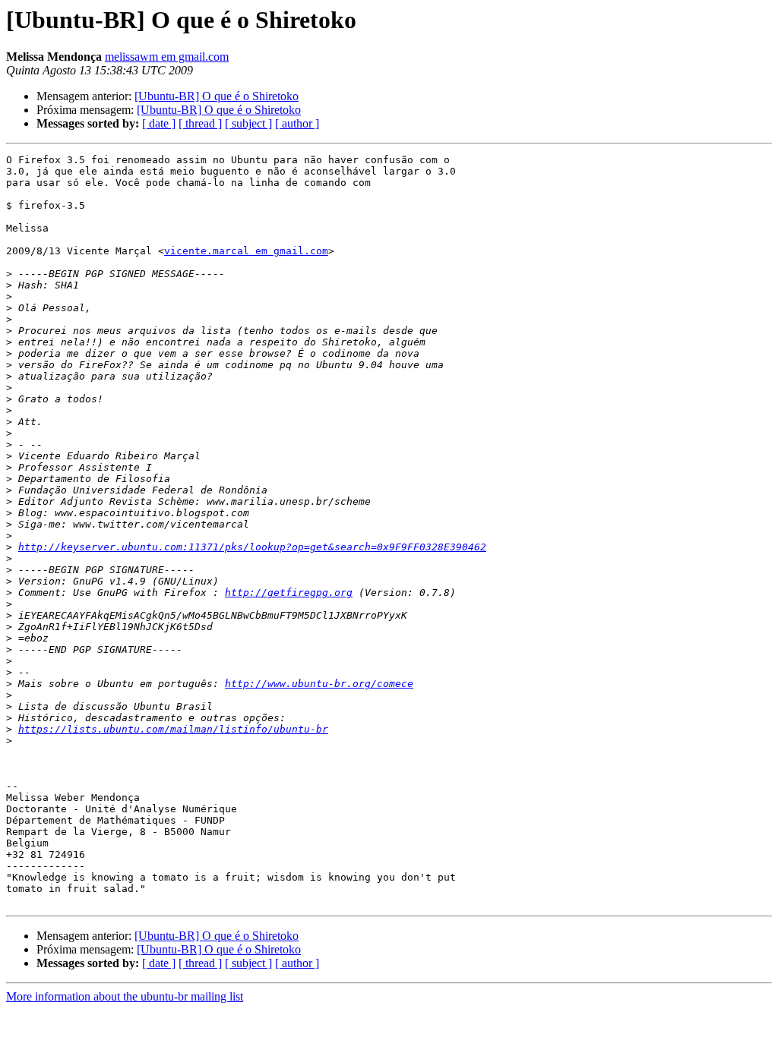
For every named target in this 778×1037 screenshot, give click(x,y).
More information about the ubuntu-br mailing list (124, 996)
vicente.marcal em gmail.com (246, 251)
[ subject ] (248, 123)
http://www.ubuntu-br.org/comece (319, 683)
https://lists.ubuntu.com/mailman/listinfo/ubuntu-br (173, 729)
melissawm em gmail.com (167, 56)
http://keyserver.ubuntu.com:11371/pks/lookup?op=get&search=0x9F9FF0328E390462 (252, 547)
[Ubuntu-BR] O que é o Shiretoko (216, 96)
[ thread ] (200, 123)
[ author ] (297, 123)
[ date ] (159, 123)
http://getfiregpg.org (289, 592)
